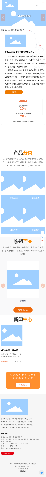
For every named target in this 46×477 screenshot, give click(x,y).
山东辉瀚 (14, 230)
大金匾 (23, 301)
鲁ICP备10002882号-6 (23, 466)
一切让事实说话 (23, 15)
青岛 (26, 469)
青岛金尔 (14, 198)
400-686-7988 (23, 444)
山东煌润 (35, 230)
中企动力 (21, 469)
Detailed (4, 361)
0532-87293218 (11, 444)
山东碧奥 (35, 198)
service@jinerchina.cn (13, 448)
